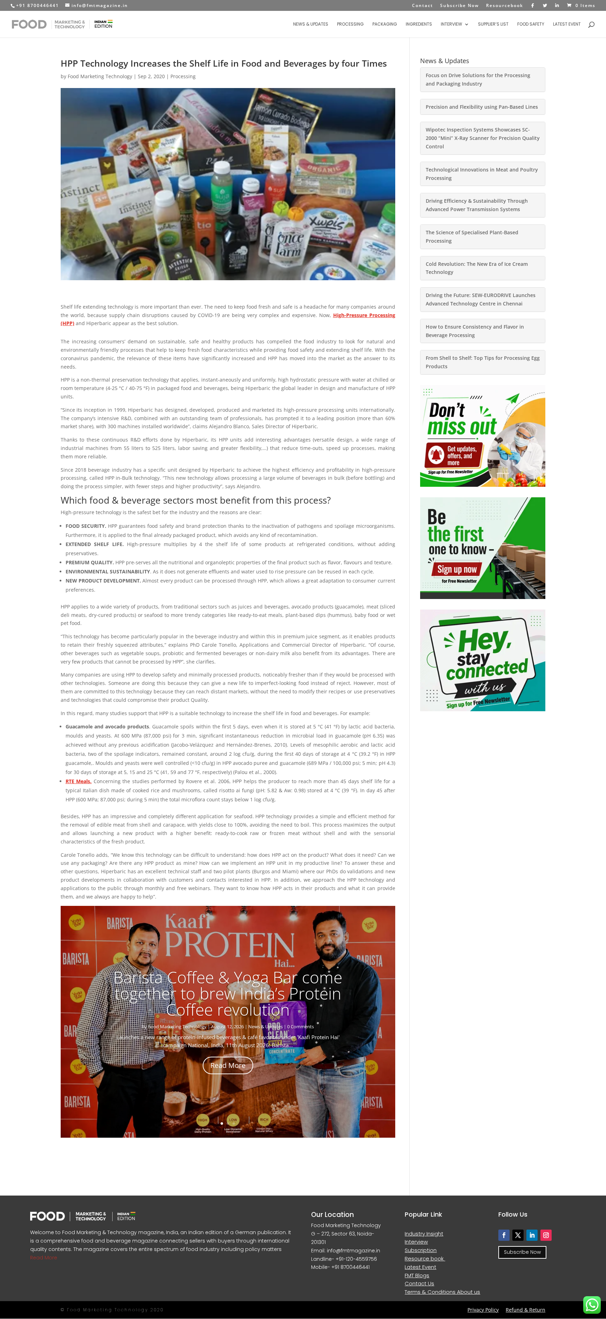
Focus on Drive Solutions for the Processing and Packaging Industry (478, 79)
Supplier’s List (493, 24)
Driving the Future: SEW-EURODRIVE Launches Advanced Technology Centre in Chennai (481, 299)
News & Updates (310, 24)
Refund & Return (525, 1309)
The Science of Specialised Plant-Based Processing (472, 236)
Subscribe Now (459, 6)
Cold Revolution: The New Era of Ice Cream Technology (477, 268)
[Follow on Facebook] (504, 1235)
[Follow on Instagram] (546, 1235)
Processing (350, 24)
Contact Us (419, 1283)
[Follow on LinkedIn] (532, 1235)
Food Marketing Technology (100, 76)
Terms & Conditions (431, 1292)
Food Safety (530, 24)
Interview (451, 24)
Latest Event (567, 24)
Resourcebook (504, 6)
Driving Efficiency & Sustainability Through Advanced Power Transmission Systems (477, 205)
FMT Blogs (417, 1275)
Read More (227, 1065)
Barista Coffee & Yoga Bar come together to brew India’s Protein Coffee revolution (227, 993)
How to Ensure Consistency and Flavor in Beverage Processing (475, 330)
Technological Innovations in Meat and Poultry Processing (482, 173)
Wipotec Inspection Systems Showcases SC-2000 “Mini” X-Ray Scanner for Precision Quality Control (483, 138)
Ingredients (419, 24)
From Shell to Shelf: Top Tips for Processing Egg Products (483, 362)
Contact (422, 6)
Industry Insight (424, 1233)
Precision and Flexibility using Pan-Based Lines (482, 106)
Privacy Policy (483, 1309)
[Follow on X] (518, 1235)
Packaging (384, 24)
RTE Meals (78, 781)
